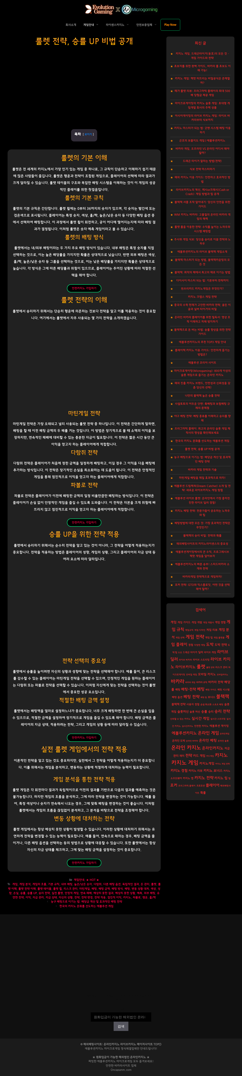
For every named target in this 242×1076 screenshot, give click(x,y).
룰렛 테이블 (44, 888)
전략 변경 (87, 897)
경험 (190, 645)
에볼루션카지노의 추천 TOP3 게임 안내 (202, 342)
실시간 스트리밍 (218, 719)
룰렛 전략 (210, 667)
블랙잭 (222, 696)
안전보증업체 (144, 24)
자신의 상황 (66, 897)
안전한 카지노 (201, 726)
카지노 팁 (220, 778)
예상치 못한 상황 (125, 893)
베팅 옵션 (177, 697)
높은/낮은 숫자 (83, 884)
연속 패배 (86, 893)
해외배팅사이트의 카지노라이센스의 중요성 (202, 543)
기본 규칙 (53, 884)
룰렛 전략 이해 (27, 888)
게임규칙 (189, 630)
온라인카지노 (212, 748)
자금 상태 (51, 897)
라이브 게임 (210, 652)
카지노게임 (206, 763)
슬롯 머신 (195, 712)
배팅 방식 (117, 888)
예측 (139, 893)
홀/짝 (152, 897)
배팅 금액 (104, 888)
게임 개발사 (208, 623)
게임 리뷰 (212, 630)
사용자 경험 (192, 704)
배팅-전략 (188, 689)
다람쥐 (98, 884)
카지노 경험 (179, 770)
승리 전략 (44, 893)
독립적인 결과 (130, 884)
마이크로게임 (124, 1061)
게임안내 (88, 24)
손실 (16, 893)
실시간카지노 (187, 726)
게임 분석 (25, 884)
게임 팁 (209, 637)
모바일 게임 (191, 675)
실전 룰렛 (57, 893)
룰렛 (153, 884)
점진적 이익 (114, 897)
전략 (77, 897)
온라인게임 (224, 734)
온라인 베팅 (208, 740)
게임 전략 (194, 637)
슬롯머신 (183, 711)
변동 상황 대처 (140, 888)
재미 (181, 755)
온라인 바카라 (192, 741)
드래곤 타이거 (190, 652)
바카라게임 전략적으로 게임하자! (202, 576)
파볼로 (137, 897)
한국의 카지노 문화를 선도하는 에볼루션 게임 (86, 906)
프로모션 (200, 786)
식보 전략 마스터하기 (202, 169)
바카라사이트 (122, 1065)
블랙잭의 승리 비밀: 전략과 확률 (202, 535)
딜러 (200, 652)
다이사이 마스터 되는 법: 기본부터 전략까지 (202, 280)
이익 (28, 897)
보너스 (211, 697)
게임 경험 (220, 622)
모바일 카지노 (207, 674)
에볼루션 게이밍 (219, 726)
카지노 (127, 897)
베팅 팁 (204, 697)
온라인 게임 (208, 733)
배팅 (94, 888)
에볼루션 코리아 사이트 (202, 362)
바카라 (177, 681)
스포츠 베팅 (217, 705)
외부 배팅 (149, 893)
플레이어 (212, 785)
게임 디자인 (199, 630)
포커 (173, 785)
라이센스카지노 (115, 24)
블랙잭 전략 (178, 704)
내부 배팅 (66, 884)
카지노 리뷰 (195, 770)
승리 (210, 711)
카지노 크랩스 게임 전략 (202, 296)
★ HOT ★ (92, 879)
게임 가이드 (184, 622)
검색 (121, 1009)
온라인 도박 (178, 740)
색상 (153, 888)
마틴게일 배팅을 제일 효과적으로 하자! (202, 477)
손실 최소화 (205, 704)
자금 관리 (38, 897)
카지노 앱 (188, 778)
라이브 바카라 (185, 660)
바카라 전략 (215, 682)
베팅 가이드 (211, 690)
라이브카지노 (185, 667)
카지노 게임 (184, 763)
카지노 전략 (203, 778)
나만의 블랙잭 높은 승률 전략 (202, 395)
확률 (203, 792)
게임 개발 (197, 622)
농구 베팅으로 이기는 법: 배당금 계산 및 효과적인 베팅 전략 (86, 901)
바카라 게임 (190, 682)
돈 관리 (145, 884)
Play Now (170, 24)
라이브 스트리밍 (201, 660)
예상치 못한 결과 (103, 893)
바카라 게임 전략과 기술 (202, 469)
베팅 (127, 888)
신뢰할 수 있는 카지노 (180, 719)
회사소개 (71, 24)
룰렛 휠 (57, 888)
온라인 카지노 (186, 747)
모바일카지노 (222, 675)
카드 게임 (199, 755)
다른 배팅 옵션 (112, 884)
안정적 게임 (72, 893)
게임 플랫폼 (219, 638)
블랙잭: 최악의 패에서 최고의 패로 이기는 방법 (202, 272)
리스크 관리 (71, 888)
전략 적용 (100, 897)
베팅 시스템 (223, 690)
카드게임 (210, 756)
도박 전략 (221, 644)
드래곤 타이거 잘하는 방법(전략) (202, 161)
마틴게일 (84, 888)
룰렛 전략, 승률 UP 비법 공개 (202, 449)
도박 (210, 645)
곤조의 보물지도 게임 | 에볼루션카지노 (202, 140)
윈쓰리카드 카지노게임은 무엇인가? (202, 288)
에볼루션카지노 (184, 733)
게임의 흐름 (39, 884)
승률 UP (32, 893)
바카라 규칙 (201, 682)
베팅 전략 (191, 697)
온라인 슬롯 (223, 741)
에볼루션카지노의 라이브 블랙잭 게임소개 (202, 251)
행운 (145, 897)
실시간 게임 (200, 718)
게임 (15, 884)
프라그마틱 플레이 (186, 786)
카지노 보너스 (213, 770)
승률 (23, 893)
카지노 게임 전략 (222, 764)
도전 (180, 652)
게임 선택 (180, 638)
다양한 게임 (199, 645)
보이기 (88, 134)
